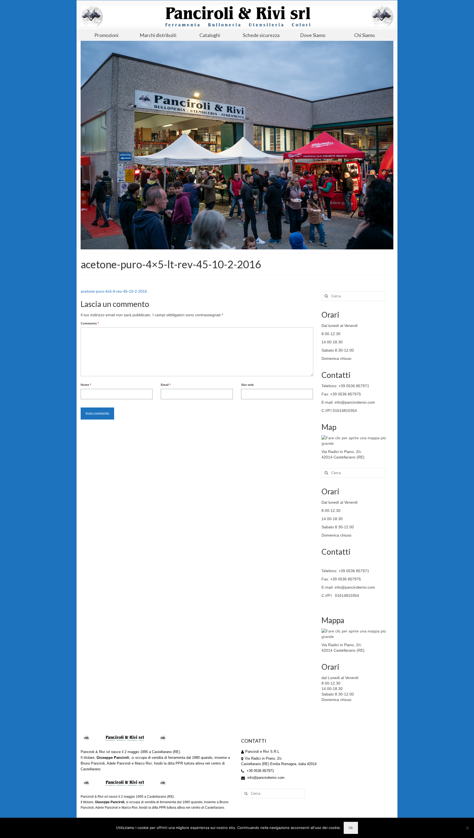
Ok (351, 828)
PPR (179, 763)
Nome (86, 384)
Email (166, 384)
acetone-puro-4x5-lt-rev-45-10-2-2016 (114, 291)
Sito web (247, 384)
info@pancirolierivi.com (265, 778)
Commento (90, 323)
